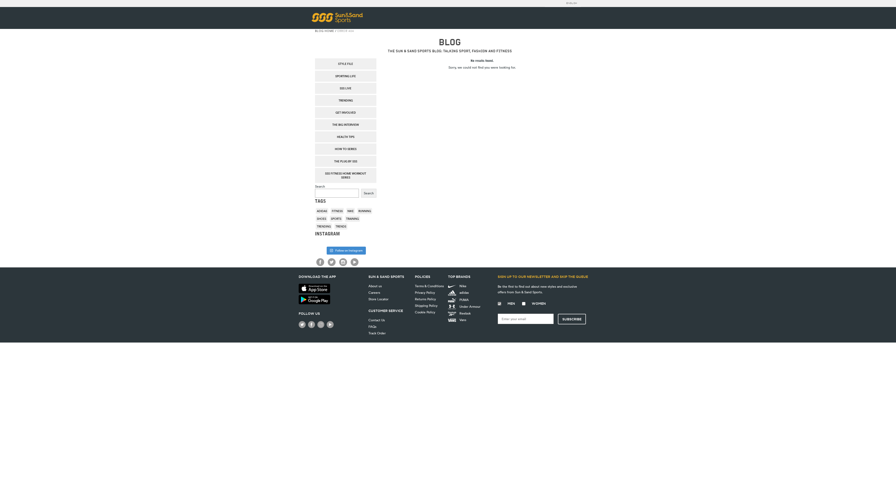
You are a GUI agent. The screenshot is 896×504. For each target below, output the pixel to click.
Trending (346, 100)
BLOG (450, 42)
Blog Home (324, 31)
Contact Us (376, 320)
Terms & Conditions (429, 286)
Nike (350, 211)
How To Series (346, 149)
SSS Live (345, 88)
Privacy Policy (425, 292)
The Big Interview (345, 124)
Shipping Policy (426, 305)
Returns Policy (425, 299)
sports (336, 219)
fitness (337, 211)
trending (324, 226)
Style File (345, 64)
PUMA (463, 300)
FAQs (372, 326)
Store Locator (378, 299)
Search (320, 186)
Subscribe (571, 319)
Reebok (464, 313)
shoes (321, 219)
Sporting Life (345, 76)
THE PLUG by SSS (345, 161)
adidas (322, 211)
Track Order (377, 333)
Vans (462, 320)
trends (341, 226)
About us (375, 286)
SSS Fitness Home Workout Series (345, 175)
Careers (374, 292)
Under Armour (469, 306)
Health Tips (345, 137)
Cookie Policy (425, 312)
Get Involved (346, 112)
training (352, 219)
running (364, 211)
